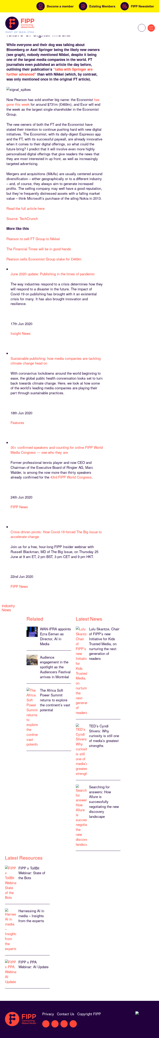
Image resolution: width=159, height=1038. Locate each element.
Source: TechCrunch (22, 218)
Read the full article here (25, 208)
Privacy (48, 1013)
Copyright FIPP (89, 1013)
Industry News (8, 607)
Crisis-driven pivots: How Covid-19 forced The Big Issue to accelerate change (56, 534)
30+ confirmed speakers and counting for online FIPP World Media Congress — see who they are (57, 450)
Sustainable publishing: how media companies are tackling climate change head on (56, 361)
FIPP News (19, 506)
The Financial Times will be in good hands (38, 248)
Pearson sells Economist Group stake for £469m (43, 258)
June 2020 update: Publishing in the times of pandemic (53, 273)
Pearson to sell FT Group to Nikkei (33, 238)
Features (17, 422)
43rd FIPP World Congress (71, 477)
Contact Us (65, 1013)
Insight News (21, 333)
